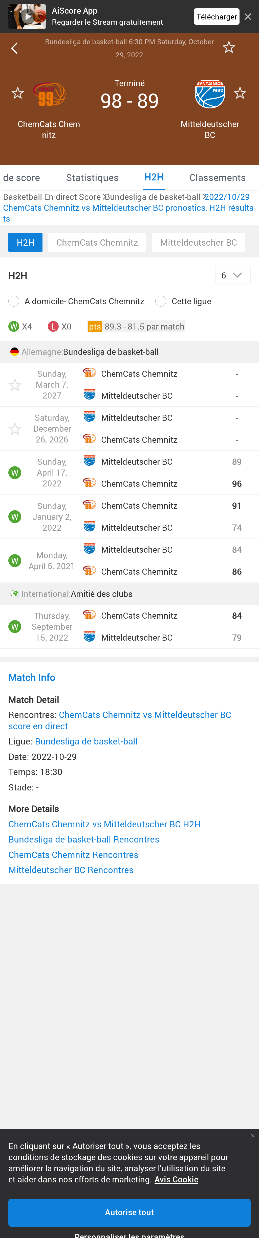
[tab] (92, 177)
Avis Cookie (176, 1179)
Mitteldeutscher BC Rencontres (71, 869)
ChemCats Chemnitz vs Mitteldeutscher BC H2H (104, 824)
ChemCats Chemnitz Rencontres (73, 854)
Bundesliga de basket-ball (86, 741)
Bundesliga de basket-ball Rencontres (83, 839)
